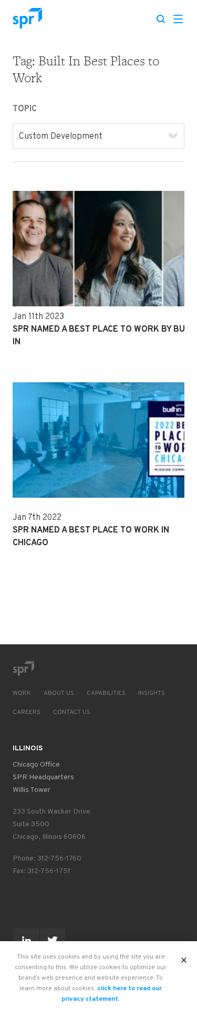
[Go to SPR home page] (23, 668)
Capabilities (106, 693)
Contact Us (71, 712)
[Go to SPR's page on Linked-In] (26, 940)
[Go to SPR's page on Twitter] (52, 940)
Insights (151, 693)
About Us (59, 693)
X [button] (184, 957)
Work (22, 693)
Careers (26, 712)
